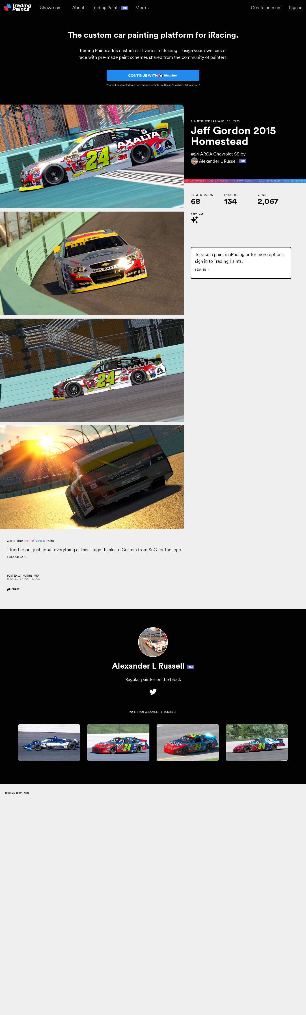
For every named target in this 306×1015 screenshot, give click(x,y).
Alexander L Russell (160, 711)
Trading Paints (109, 8)
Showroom (51, 8)
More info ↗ (192, 85)
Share (15, 589)
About (78, 8)
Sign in (295, 8)
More (141, 8)
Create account (266, 8)
